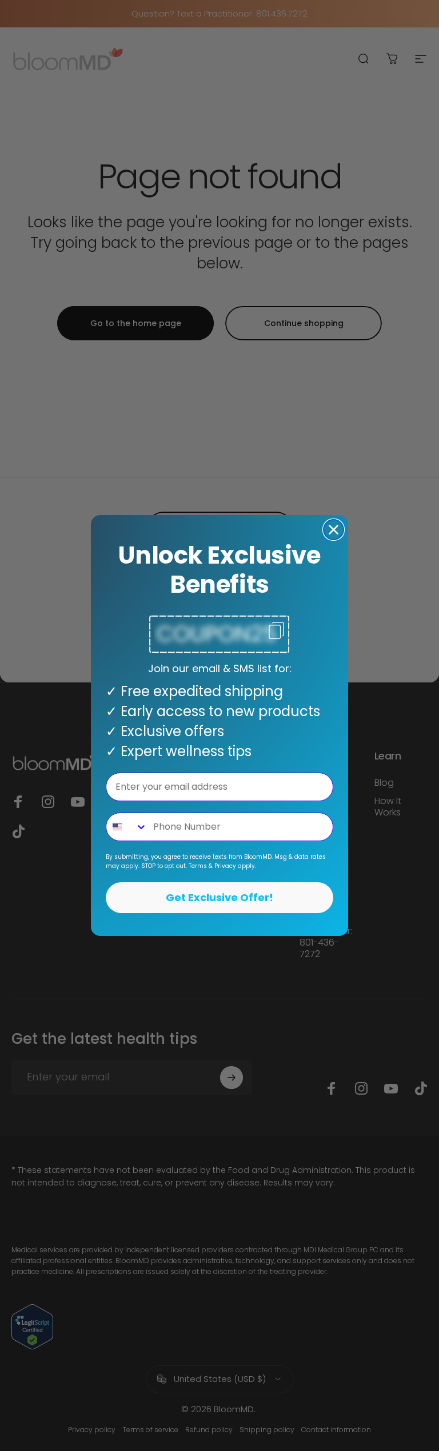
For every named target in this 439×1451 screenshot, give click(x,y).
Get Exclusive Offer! (219, 897)
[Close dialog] (334, 530)
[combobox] (126, 827)
